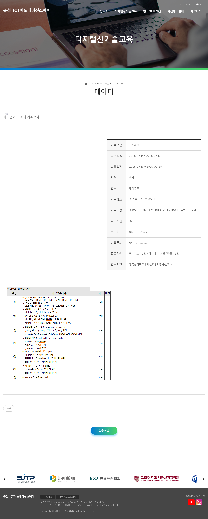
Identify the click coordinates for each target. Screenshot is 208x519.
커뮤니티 (196, 11)
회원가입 (198, 4)
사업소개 (102, 11)
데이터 (120, 83)
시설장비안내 (175, 11)
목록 (9, 408)
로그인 (188, 4)
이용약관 (48, 496)
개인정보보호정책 (67, 496)
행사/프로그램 (152, 11)
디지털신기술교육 (126, 11)
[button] (203, 478)
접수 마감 (104, 430)
